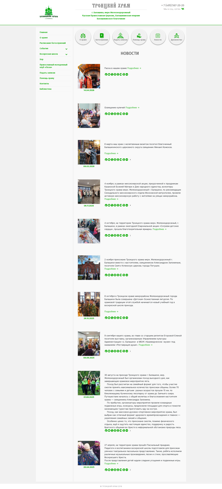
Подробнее (134, 68)
